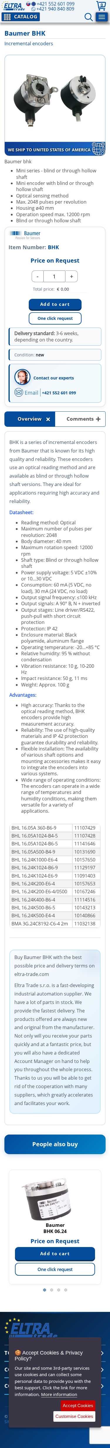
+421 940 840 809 (55, 9)
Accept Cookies (78, 1405)
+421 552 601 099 (59, 393)
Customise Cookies (74, 1416)
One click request (55, 318)
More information (59, 1394)
